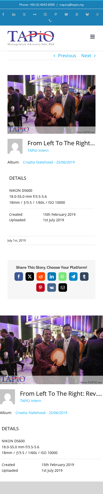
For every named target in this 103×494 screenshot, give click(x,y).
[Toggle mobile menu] (93, 36)
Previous (67, 55)
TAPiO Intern (38, 150)
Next (86, 55)
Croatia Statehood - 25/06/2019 (49, 162)
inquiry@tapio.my (72, 4)
